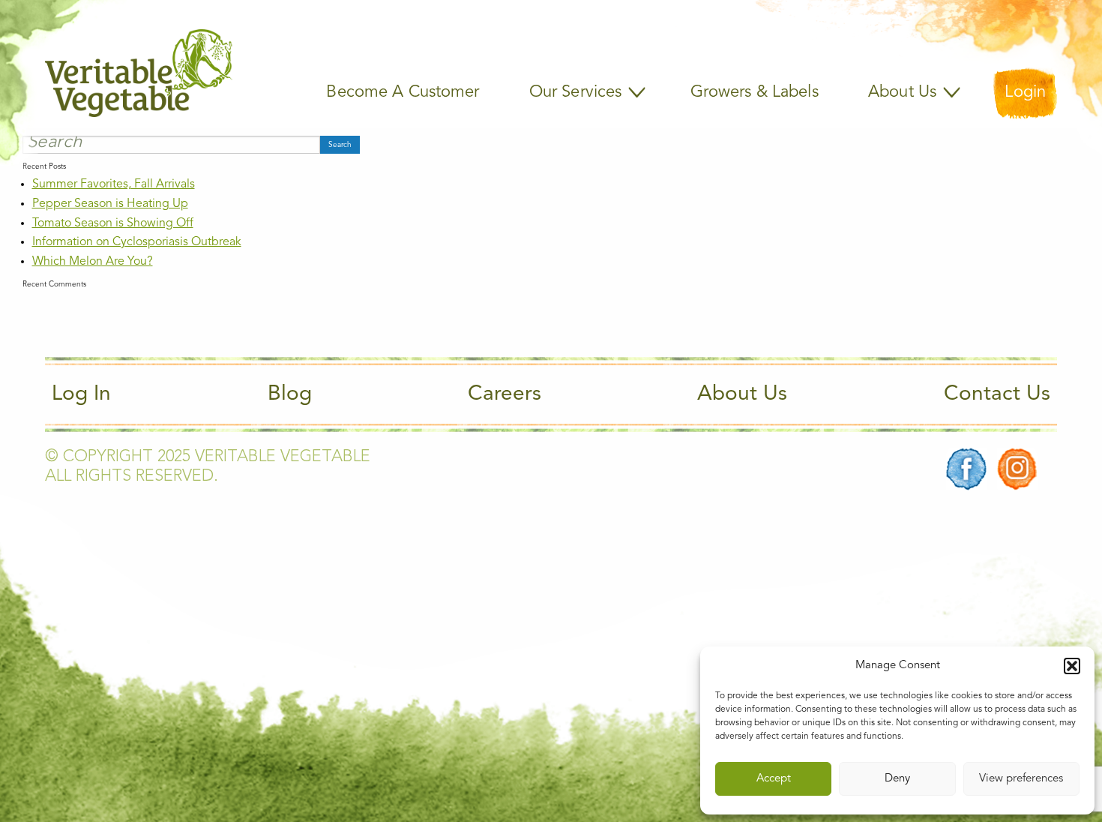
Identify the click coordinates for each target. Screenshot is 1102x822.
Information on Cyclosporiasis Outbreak (136, 242)
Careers (504, 394)
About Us (742, 394)
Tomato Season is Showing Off (112, 224)
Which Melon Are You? (92, 262)
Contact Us (997, 394)
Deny (897, 778)
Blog (290, 394)
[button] (1072, 666)
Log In (81, 394)
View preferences (1021, 778)
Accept (773, 778)
